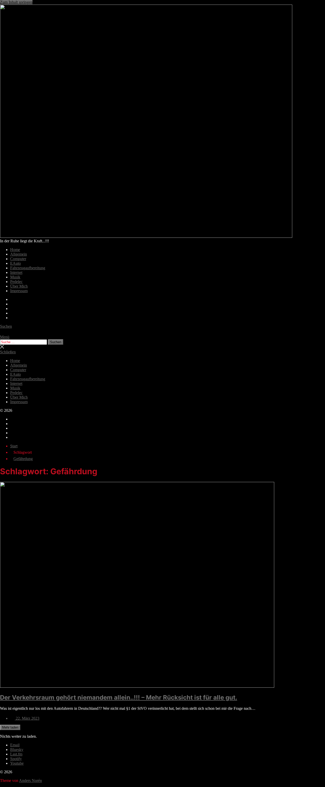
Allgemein (18, 254)
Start (14, 446)
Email (15, 745)
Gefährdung (23, 459)
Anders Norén (30, 780)
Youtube (17, 763)
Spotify (16, 759)
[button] (162, 337)
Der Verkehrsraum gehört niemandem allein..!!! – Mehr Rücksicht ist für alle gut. (118, 697)
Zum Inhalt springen (16, 2)
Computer (18, 259)
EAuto (15, 263)
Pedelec (16, 281)
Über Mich (19, 286)
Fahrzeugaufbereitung (27, 268)
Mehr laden (10, 727)
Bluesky (16, 749)
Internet (16, 272)
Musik (15, 277)
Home (15, 249)
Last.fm (16, 754)
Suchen (55, 342)
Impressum (19, 291)
